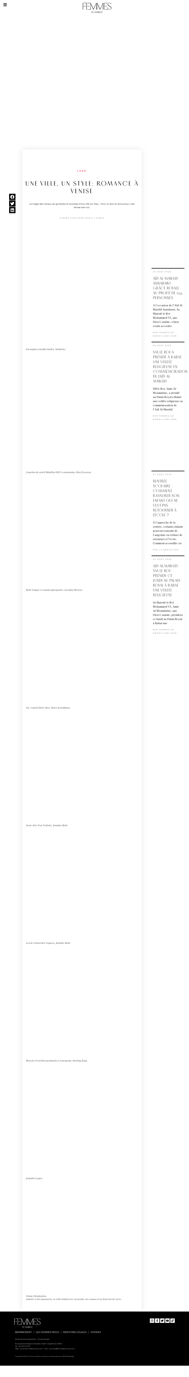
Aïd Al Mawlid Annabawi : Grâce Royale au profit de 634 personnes (167, 288)
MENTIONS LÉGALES (75, 1332)
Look (81, 171)
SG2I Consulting (68, 1356)
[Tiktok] (172, 1320)
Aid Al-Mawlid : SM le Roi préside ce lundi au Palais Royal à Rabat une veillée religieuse (166, 580)
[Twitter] (162, 1320)
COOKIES (96, 1332)
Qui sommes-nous (47, 1332)
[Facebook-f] (157, 1320)
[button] (12, 197)
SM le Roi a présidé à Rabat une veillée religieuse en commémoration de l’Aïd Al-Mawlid (170, 367)
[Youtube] (167, 1320)
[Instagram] (152, 1320)
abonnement (23, 1332)
